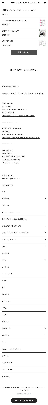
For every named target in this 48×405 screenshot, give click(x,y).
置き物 (4, 281)
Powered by (21, 394)
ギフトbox (5, 199)
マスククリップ (7, 363)
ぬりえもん (5, 376)
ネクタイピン (6, 328)
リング (4, 260)
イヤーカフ (5, 356)
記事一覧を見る (24, 52)
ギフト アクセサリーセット (18, 10)
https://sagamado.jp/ (10, 163)
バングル (5, 315)
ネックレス (5, 253)
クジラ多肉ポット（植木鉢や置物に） (14, 219)
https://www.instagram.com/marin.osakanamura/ (21, 138)
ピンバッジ (5, 322)
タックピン (5, 335)
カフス (4, 342)
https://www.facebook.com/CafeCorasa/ (18, 116)
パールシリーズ (7, 274)
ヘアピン (5, 308)
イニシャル (5, 267)
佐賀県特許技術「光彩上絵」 (12, 226)
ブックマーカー (7, 369)
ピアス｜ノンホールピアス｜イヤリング (15, 233)
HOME (4, 10)
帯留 (3, 287)
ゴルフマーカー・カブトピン (11, 349)
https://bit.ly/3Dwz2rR (10, 178)
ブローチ (5, 246)
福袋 (3, 192)
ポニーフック (6, 301)
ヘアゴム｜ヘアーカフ (9, 240)
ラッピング (5, 205)
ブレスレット (6, 294)
